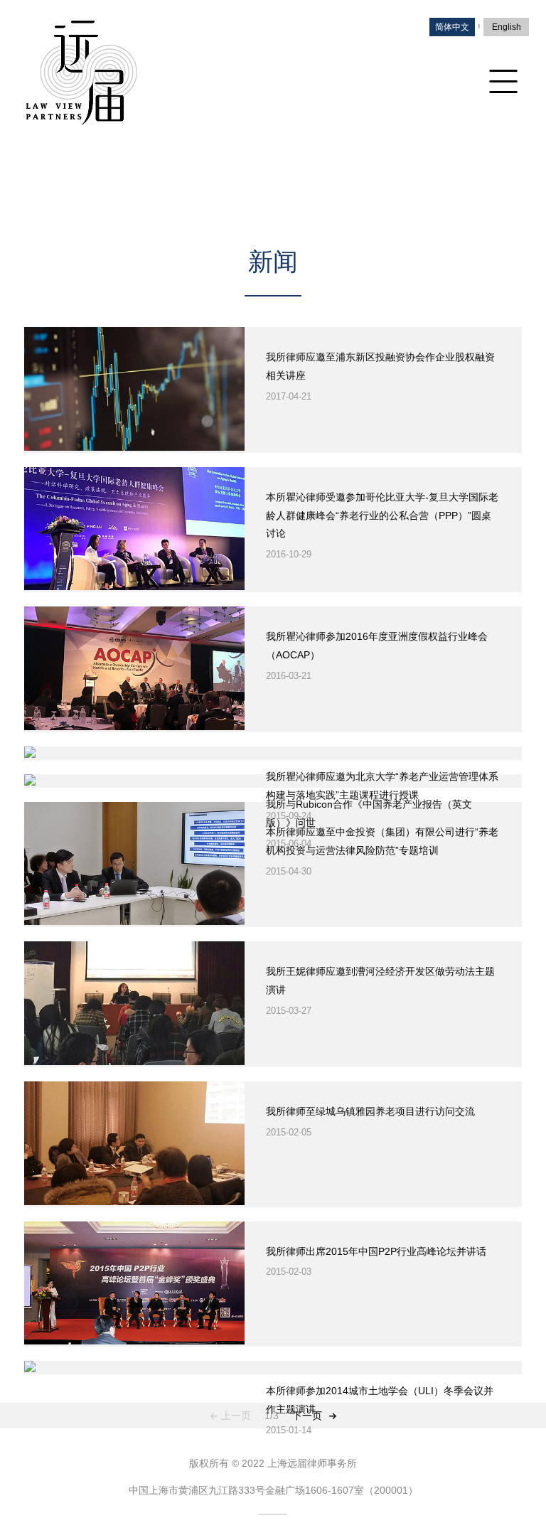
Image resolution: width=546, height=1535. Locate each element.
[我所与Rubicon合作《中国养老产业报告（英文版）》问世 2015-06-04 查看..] (273, 781)
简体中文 (452, 27)
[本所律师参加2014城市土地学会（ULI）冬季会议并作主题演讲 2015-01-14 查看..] (273, 1367)
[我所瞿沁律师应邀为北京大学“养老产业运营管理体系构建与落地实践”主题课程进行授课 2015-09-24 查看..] (273, 753)
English (506, 27)
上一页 (236, 1416)
